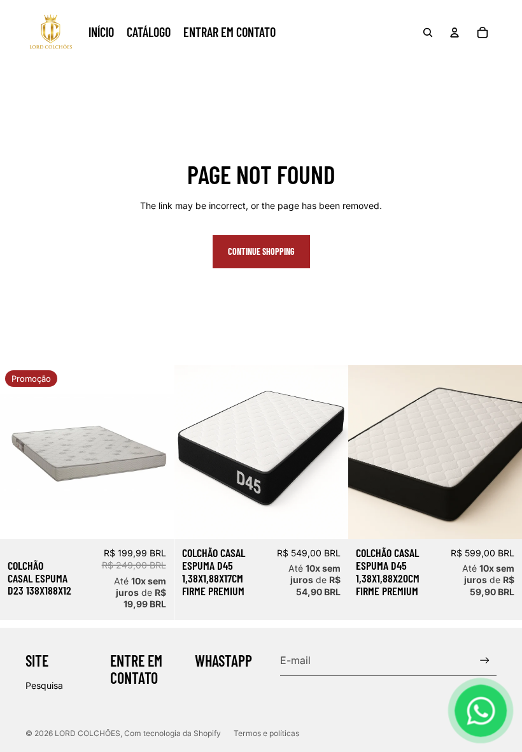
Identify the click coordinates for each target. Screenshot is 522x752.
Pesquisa (44, 685)
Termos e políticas (266, 733)
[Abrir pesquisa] (428, 32)
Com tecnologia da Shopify (172, 733)
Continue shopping (261, 251)
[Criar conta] (485, 660)
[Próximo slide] (328, 452)
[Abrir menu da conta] (455, 32)
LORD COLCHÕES (87, 733)
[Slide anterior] (193, 452)
